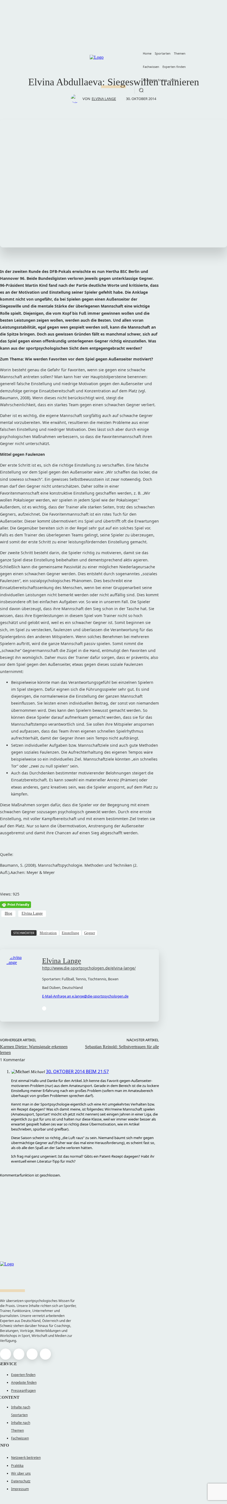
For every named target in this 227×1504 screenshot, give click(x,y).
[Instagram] (18, 1354)
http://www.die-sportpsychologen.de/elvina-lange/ (89, 968)
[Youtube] (44, 1008)
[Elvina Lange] (76, 98)
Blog (8, 913)
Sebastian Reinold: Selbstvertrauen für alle (122, 1046)
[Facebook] (5, 1354)
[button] (141, 90)
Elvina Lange (104, 98)
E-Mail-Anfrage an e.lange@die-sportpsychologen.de (85, 996)
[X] (32, 1354)
